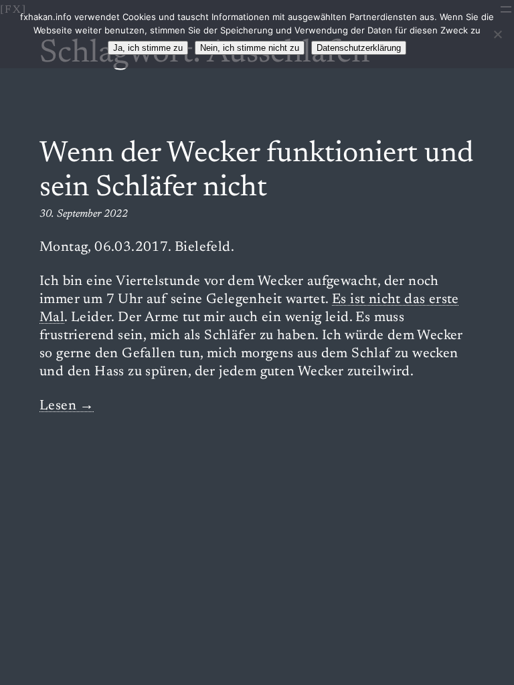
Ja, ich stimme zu (148, 48)
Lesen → (66, 406)
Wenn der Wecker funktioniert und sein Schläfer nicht (256, 171)
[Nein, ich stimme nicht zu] (497, 34)
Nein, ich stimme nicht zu (249, 48)
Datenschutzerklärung (359, 48)
